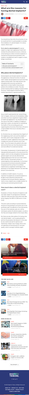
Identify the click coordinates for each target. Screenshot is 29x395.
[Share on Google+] (7, 18)
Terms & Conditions (14, 391)
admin (9, 287)
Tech (6, 5)
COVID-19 (13, 343)
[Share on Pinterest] (9, 18)
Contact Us (14, 387)
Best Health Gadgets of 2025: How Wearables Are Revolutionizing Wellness (19, 325)
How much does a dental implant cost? (13, 67)
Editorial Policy (9, 389)
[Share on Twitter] (4, 18)
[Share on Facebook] (2, 18)
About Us (7, 387)
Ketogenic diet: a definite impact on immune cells (17, 356)
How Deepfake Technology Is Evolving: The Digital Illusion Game (17, 312)
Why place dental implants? (10, 66)
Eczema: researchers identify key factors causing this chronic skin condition (19, 336)
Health (2, 5)
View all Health (13, 364)
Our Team (21, 387)
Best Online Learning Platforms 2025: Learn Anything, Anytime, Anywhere (17, 284)
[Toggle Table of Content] (21, 64)
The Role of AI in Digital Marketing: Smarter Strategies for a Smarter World (17, 294)
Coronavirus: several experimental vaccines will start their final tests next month (19, 346)
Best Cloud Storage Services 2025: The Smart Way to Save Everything (17, 302)
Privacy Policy (19, 389)
